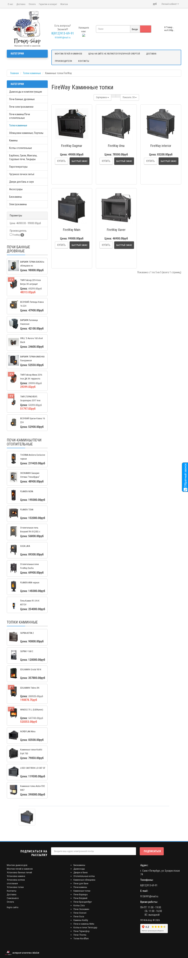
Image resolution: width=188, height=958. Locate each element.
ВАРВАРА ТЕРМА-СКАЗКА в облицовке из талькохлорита (32, 266)
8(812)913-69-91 (149, 885)
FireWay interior (160, 146)
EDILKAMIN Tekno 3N (29, 688)
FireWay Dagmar (71, 146)
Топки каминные (18, 125)
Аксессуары (16, 189)
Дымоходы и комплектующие (25, 91)
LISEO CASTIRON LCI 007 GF (32, 768)
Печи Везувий (80, 898)
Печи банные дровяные (22, 99)
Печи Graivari (79, 912)
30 (129, 97)
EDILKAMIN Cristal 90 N (30, 669)
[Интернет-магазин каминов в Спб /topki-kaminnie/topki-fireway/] (27, 29)
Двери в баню (80, 872)
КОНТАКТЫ (83, 61)
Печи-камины (80, 887)
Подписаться (152, 851)
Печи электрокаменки (21, 106)
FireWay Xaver (116, 230)
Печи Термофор (81, 931)
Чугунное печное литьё (21, 174)
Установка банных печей (19, 872)
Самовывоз (13, 898)
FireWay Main (71, 230)
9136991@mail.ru (62, 37)
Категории (17, 53)
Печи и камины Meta (83, 923)
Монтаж (64, 4)
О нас (10, 4)
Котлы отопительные (20, 148)
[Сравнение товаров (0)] (143, 2)
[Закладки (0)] (148, 2)
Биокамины (15, 196)
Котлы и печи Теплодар (85, 927)
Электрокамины (18, 204)
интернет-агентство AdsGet (25, 952)
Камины (13, 140)
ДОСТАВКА (151, 53)
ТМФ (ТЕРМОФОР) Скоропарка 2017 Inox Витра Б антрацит (30, 400)
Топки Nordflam (81, 938)
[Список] (113, 95)
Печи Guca (78, 916)
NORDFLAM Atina (27, 731)
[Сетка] (118, 95)
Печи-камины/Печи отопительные (19, 116)
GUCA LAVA (25, 546)
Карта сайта (12, 907)
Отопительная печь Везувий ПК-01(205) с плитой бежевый (30, 531)
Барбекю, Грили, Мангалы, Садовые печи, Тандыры (23, 157)
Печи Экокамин (81, 909)
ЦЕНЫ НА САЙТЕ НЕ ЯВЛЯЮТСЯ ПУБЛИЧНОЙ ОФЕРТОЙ (114, 53)
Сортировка (101, 97)
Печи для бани (80, 883)
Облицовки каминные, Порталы (26, 132)
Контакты (11, 890)
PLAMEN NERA (26, 491)
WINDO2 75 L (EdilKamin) (31, 709)
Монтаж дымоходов (17, 865)
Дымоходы (79, 868)
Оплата (32, 4)
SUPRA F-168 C (26, 651)
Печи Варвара (80, 894)
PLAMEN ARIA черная (29, 582)
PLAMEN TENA (26, 509)
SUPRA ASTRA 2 (27, 633)
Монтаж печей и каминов (20, 868)
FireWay (17, 235)
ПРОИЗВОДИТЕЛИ (63, 61)
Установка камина (16, 876)
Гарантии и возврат (48, 4)
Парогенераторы (18, 166)
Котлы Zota (79, 905)
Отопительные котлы (84, 876)
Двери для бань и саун (21, 181)
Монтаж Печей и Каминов (68, 53)
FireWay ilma (116, 146)
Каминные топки (81, 890)
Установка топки (15, 887)
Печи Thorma (79, 934)
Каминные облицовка (84, 879)
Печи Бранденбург (82, 901)
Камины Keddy (80, 920)
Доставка (20, 4)
